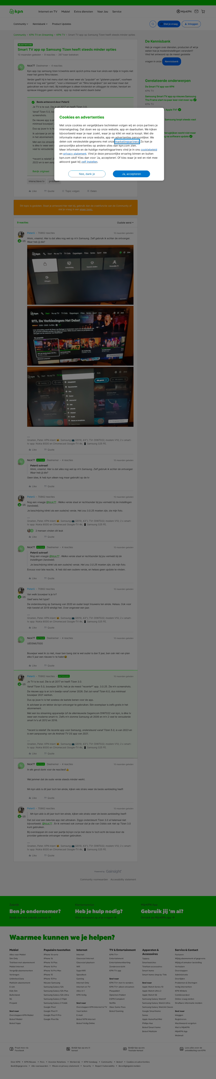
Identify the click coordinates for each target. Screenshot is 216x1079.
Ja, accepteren (131, 174)
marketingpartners (127, 141)
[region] (109, 144)
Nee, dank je (87, 174)
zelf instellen (89, 161)
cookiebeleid (149, 149)
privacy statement (74, 153)
